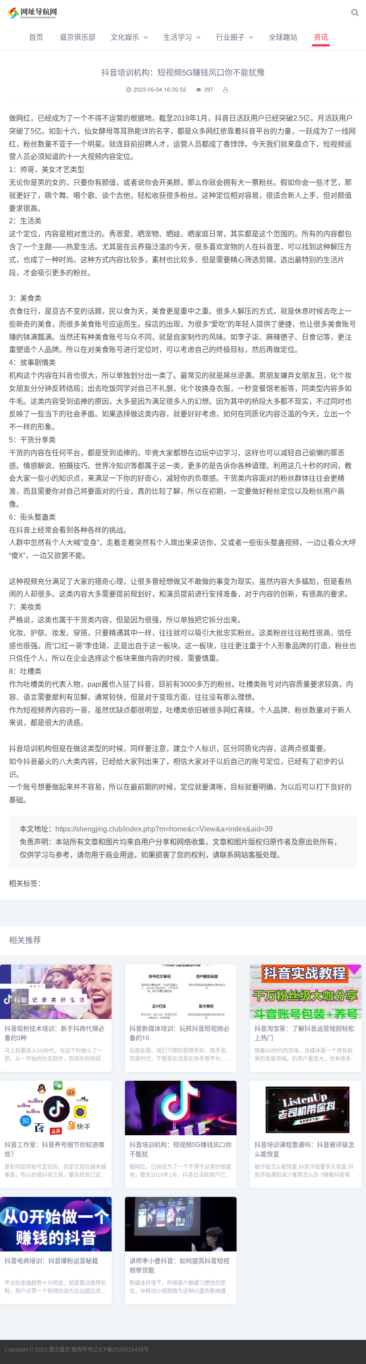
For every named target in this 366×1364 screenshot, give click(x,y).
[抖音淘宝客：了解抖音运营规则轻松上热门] (306, 1016)
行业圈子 (230, 37)
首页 (36, 37)
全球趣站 (283, 37)
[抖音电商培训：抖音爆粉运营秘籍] (56, 1249)
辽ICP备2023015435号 (121, 1350)
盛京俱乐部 (78, 37)
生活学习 (177, 37)
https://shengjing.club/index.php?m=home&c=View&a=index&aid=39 (164, 829)
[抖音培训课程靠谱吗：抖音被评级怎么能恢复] (306, 1133)
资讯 (321, 37)
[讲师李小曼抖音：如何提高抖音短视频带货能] (181, 1249)
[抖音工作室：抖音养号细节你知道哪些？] (56, 1133)
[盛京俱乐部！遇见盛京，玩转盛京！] (38, 12)
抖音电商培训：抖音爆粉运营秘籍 (51, 1260)
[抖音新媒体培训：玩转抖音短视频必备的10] (181, 1016)
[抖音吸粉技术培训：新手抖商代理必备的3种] (56, 1016)
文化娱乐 (125, 37)
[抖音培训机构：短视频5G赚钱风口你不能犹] (181, 1133)
